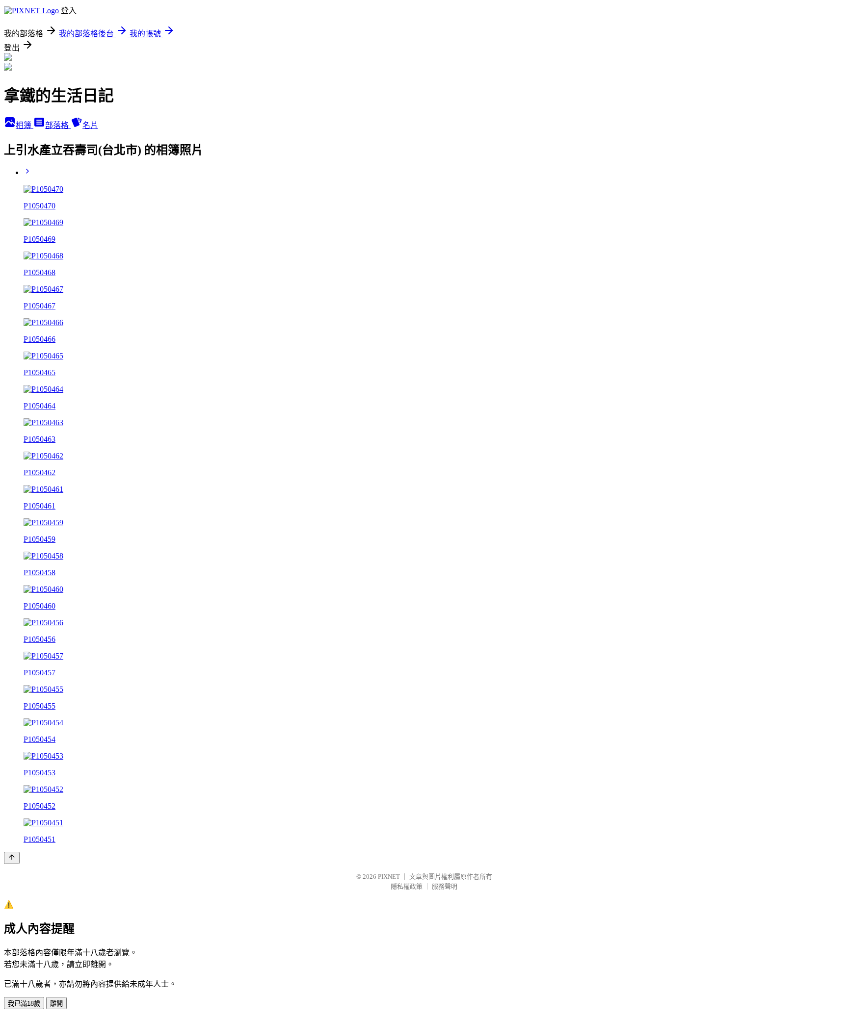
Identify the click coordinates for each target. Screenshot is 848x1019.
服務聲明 (444, 886)
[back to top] (12, 858)
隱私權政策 (407, 886)
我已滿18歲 (24, 1003)
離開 (56, 1003)
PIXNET (389, 876)
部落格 (58, 125)
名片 (90, 125)
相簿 (24, 125)
